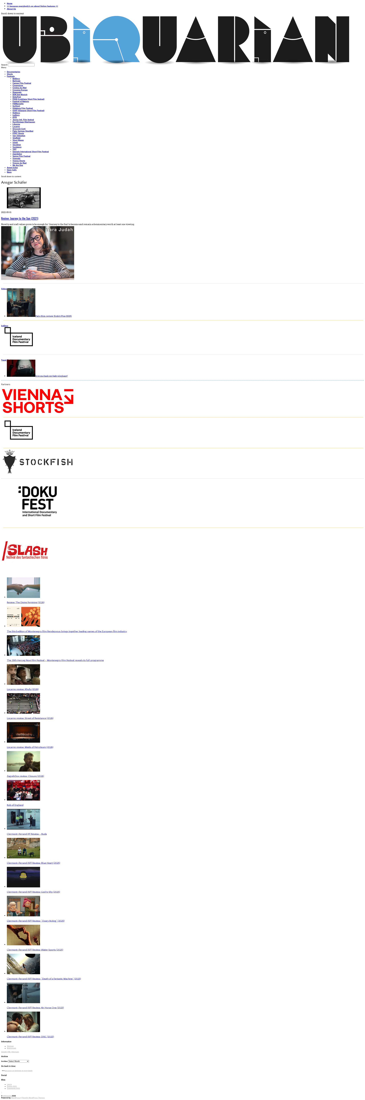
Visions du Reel (20, 163)
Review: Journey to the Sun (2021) (19, 218)
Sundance (17, 147)
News (9, 172)
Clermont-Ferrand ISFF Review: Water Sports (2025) (35, 949)
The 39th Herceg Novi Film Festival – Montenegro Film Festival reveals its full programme (55, 660)
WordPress (15, 1098)
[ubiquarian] (176, 64)
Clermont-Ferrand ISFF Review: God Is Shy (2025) (33, 892)
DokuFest (17, 97)
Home (9, 3)
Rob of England (15, 805)
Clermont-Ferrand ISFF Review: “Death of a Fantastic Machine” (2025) (44, 978)
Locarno (16, 126)
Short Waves (18, 140)
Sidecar (4, 289)
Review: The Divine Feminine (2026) (25, 602)
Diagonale (17, 92)
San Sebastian (19, 136)
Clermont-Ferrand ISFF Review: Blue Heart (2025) (33, 863)
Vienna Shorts (19, 161)
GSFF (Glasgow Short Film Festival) (28, 111)
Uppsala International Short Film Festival (31, 152)
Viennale (16, 158)
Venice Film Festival (21, 156)
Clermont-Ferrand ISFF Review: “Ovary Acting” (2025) (36, 920)
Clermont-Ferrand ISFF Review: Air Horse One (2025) (35, 1007)
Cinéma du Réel (20, 88)
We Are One (18, 165)
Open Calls (12, 170)
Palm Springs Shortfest (23, 131)
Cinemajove (18, 85)
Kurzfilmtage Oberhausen (24, 122)
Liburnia (16, 124)
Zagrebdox (17, 154)
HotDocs (16, 113)
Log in (9, 1084)
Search (4, 65)
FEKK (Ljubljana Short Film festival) (28, 99)
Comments (13, 1088)
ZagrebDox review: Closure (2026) (25, 776)
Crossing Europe (20, 90)
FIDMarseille (18, 104)
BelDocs (16, 79)
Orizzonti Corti (19, 129)
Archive (4, 1061)
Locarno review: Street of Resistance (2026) (30, 718)
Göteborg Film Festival (23, 108)
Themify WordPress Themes (33, 1098)
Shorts (10, 74)
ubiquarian (7, 1096)
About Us (11, 9)
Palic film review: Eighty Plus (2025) (53, 316)
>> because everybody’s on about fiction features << (32, 6)
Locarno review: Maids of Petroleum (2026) (30, 747)
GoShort (16, 106)
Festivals (11, 76)
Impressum (11, 1048)
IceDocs (16, 115)
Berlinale (16, 81)
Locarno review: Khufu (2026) (23, 689)
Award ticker (12, 168)
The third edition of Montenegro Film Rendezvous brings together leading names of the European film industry (67, 631)
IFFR (15, 117)
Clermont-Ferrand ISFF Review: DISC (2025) (30, 1036)
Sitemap (10, 1046)
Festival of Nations (21, 101)
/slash (15, 142)
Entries (12, 1086)
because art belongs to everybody (19, 1071)
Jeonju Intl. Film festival (23, 120)
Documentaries (13, 72)
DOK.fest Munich (20, 95)
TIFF (15, 149)
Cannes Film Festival (22, 83)
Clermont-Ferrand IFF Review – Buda (27, 834)
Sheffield (16, 138)
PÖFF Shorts (18, 133)
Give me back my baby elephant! (51, 376)
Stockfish (17, 145)
